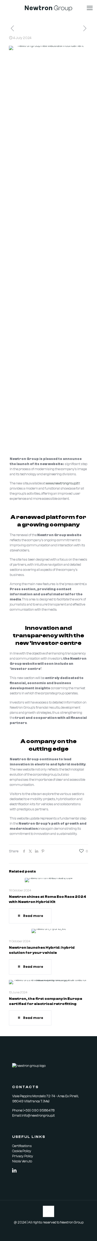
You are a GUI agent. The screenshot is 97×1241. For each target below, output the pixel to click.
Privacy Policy (22, 1156)
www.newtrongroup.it (61, 483)
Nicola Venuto (22, 1161)
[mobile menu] (89, 8)
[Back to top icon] (48, 1211)
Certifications (22, 1146)
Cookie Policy (21, 1151)
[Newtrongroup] (48, 8)
